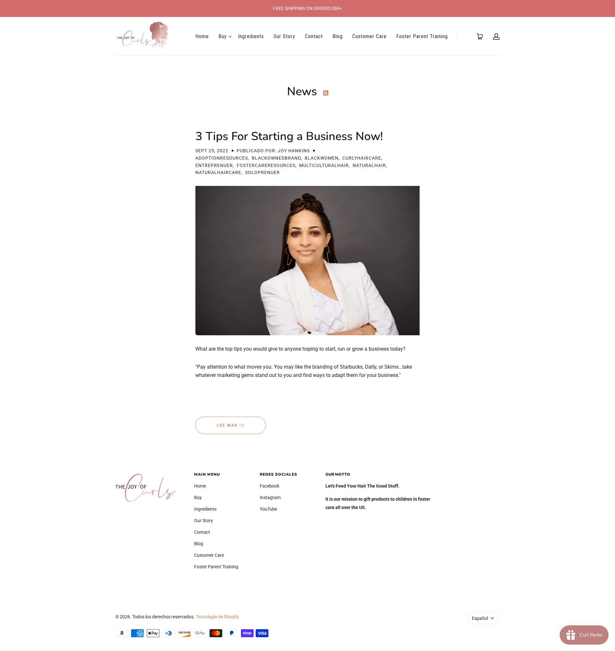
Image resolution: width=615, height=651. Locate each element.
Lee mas (228, 425)
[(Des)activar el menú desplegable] (230, 36)
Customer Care (369, 36)
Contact (314, 36)
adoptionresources (221, 158)
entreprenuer (214, 165)
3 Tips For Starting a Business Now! (289, 136)
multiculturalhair (324, 165)
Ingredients (251, 36)
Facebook (269, 485)
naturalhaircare (218, 172)
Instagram (270, 497)
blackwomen (322, 158)
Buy (222, 36)
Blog (337, 36)
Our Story (284, 36)
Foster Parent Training (422, 36)
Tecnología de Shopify (217, 616)
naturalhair (369, 165)
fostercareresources (266, 165)
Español (480, 618)
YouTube (268, 509)
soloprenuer (262, 172)
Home (202, 36)
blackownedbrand (276, 158)
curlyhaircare (361, 158)
